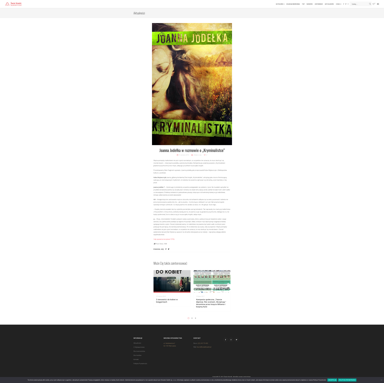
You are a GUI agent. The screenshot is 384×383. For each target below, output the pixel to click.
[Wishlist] (373, 4)
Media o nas (198, 155)
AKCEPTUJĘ (332, 380)
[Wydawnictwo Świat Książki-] (15, 4)
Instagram (348, 4)
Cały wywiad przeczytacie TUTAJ (164, 239)
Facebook (343, 4)
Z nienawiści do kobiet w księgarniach (167, 300)
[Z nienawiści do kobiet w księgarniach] (172, 281)
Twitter (345, 4)
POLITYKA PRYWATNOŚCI (347, 380)
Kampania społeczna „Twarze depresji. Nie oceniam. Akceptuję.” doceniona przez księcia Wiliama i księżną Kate (211, 303)
